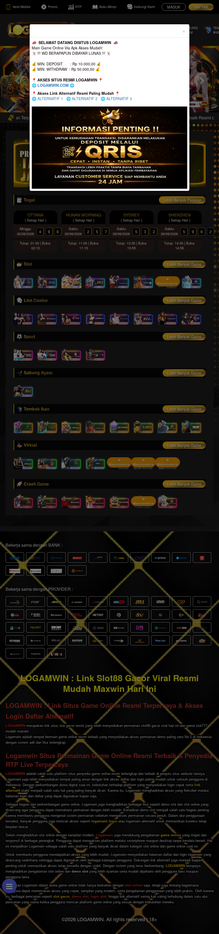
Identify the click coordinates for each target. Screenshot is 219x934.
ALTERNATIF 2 (84, 98)
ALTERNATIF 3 (119, 98)
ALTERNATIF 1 (50, 98)
